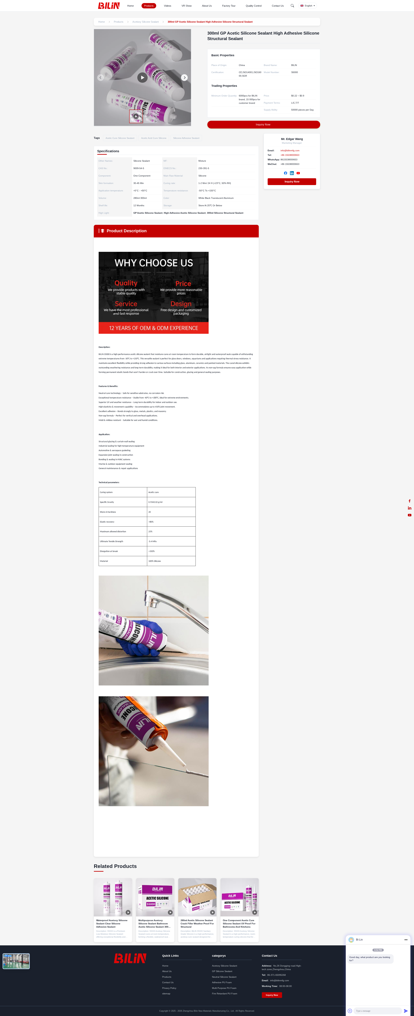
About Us (207, 5)
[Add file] (350, 1010)
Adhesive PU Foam (222, 982)
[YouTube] (409, 515)
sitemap (166, 993)
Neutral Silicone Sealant (224, 977)
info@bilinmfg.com (290, 150)
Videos (167, 5)
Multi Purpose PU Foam (224, 988)
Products (149, 5)
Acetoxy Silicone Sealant (224, 965)
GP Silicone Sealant (222, 971)
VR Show (187, 5)
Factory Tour (228, 5)
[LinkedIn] (409, 508)
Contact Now (113, 937)
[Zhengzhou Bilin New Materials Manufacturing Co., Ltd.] (109, 5)
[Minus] (406, 940)
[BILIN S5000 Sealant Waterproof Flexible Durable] (142, 77)
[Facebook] (409, 500)
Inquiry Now (292, 181)
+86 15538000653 (290, 155)
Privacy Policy (169, 988)
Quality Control (253, 5)
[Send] (406, 1010)
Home (130, 5)
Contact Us (278, 5)
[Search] (292, 5)
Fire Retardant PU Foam (224, 993)
